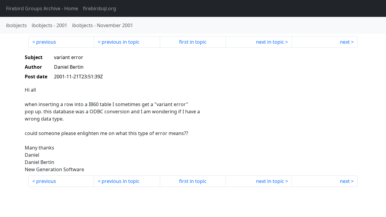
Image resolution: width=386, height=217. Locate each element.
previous (46, 42)
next (345, 42)
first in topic (193, 42)
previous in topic (121, 42)
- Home (42, 8)
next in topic (270, 42)
